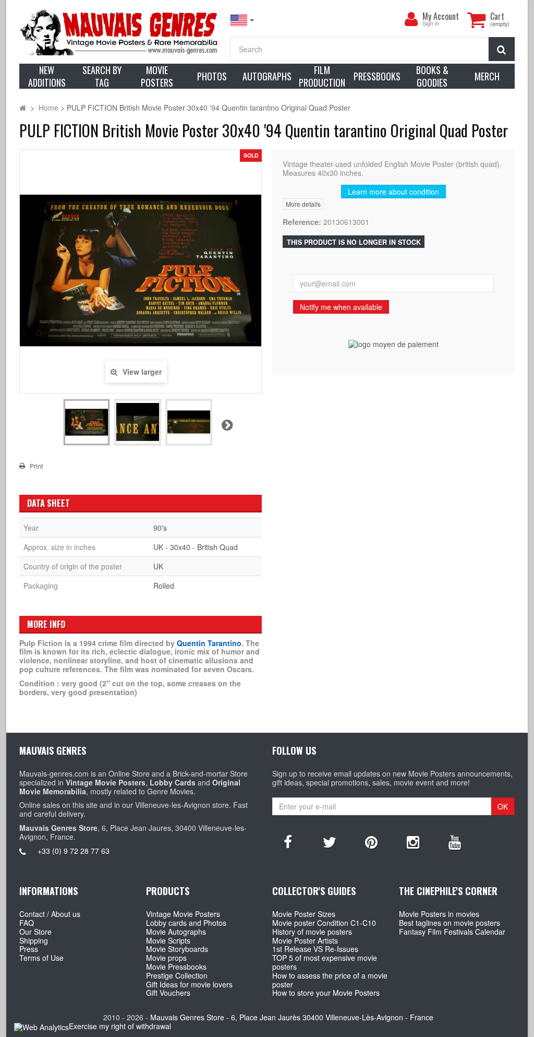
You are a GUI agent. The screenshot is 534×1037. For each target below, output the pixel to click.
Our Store (35, 931)
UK (158, 566)
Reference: (302, 222)
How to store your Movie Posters (326, 992)
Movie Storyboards (177, 949)
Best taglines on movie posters (449, 922)
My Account (440, 16)
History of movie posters (312, 931)
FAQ (26, 922)
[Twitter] (329, 841)
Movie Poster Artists (305, 940)
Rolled (163, 585)
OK (502, 806)
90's (160, 527)
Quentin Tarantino (209, 643)
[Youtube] (454, 841)
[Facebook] (288, 841)
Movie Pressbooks (176, 966)
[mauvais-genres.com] (119, 31)
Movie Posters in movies (439, 914)
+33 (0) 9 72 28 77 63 (74, 850)
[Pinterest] (371, 841)
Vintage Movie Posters (183, 914)
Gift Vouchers (168, 992)
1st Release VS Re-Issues (315, 949)
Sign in (430, 23)
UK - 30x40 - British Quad (195, 547)
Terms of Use (41, 957)
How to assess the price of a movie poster (329, 980)
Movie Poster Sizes (303, 914)
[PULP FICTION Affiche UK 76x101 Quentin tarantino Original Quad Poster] (87, 422)
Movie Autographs (176, 931)
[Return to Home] (22, 107)
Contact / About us (49, 914)
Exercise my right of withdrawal (120, 1026)
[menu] (410, 19)
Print (36, 466)
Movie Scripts (168, 940)
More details (303, 203)
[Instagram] (413, 841)
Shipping (33, 940)
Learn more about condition (393, 191)
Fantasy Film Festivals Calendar (452, 931)
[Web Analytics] (41, 1027)
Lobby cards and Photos (186, 922)
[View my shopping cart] (476, 20)
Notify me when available (341, 307)
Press (28, 949)
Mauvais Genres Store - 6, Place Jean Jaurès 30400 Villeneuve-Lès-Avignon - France (291, 1017)
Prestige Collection (177, 975)
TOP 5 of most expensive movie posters (324, 962)
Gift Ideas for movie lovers (189, 984)
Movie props (166, 957)
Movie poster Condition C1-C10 (324, 922)
